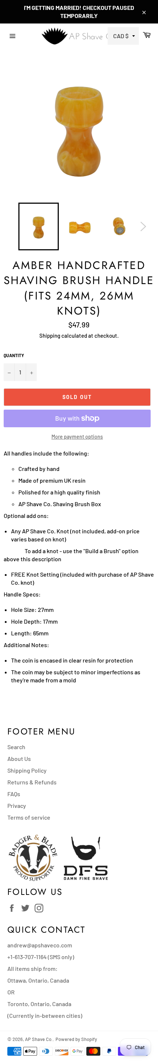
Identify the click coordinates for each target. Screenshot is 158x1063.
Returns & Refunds (32, 782)
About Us (19, 758)
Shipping (49, 335)
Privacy (16, 805)
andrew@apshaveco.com (39, 945)
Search (16, 746)
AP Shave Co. (39, 1039)
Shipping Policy (27, 770)
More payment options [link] (77, 436)
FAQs (13, 793)
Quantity (14, 355)
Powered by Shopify (76, 1039)
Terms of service (28, 817)
